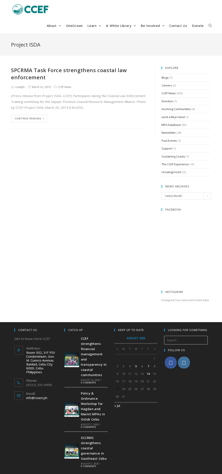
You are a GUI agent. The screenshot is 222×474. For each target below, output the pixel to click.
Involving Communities (176, 109)
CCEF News (64, 87)
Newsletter (169, 133)
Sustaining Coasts (173, 156)
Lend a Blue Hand (173, 117)
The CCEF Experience (175, 164)
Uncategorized (171, 172)
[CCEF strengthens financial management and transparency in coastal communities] (71, 359)
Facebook (173, 209)
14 (148, 374)
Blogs (165, 78)
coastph (20, 87)
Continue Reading (28, 118)
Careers (167, 85)
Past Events (169, 141)
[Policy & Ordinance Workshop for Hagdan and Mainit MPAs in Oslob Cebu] (71, 409)
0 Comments (88, 382)
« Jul (117, 405)
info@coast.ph (36, 398)
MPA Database (171, 125)
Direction (167, 101)
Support (167, 148)
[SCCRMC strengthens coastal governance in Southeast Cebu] (71, 451)
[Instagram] (184, 362)
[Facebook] (171, 362)
